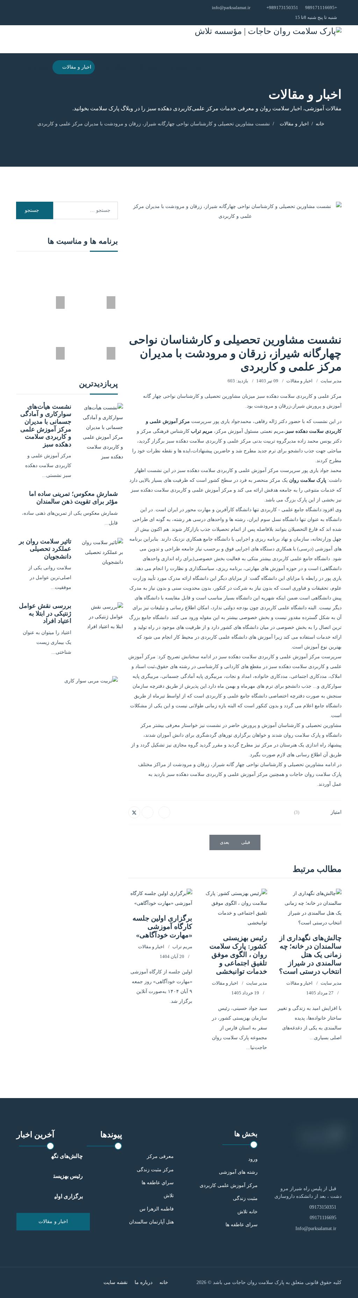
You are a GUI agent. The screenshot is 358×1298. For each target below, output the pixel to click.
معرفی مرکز (160, 1156)
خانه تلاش (247, 1211)
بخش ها (148, 67)
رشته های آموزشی (238, 1172)
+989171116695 (321, 7)
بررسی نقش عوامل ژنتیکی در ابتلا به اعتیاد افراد (45, 613)
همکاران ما (116, 67)
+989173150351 (282, 7)
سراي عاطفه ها (158, 1182)
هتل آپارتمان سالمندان (151, 1221)
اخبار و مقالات (76, 67)
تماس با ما (38, 67)
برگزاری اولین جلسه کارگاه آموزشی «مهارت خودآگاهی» (162, 926)
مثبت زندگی (245, 1198)
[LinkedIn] (147, 812)
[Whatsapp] (19, 12)
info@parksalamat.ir (231, 7)
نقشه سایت (115, 1282)
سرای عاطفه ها (241, 1224)
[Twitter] (134, 812)
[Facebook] (164, 812)
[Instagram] (36, 12)
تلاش (169, 1195)
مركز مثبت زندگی (155, 1169)
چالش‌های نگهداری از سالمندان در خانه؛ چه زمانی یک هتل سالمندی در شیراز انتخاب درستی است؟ (310, 954)
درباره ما (178, 67)
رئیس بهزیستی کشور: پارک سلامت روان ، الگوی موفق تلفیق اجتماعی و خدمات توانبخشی (238, 954)
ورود (253, 1159)
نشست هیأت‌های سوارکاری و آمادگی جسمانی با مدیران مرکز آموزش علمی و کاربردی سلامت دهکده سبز (45, 425)
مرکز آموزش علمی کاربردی (229, 1185)
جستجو (33, 210)
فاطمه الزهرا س (156, 1209)
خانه (198, 67)
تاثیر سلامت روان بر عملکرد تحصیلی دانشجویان (45, 549)
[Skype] (28, 12)
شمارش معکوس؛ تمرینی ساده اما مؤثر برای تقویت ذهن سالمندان (73, 497)
